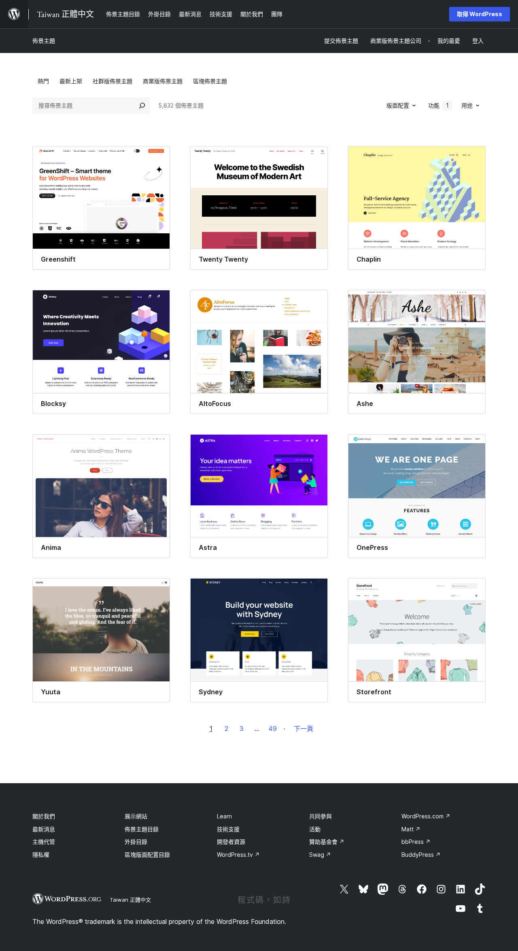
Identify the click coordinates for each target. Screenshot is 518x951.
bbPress (416, 841)
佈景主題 (43, 40)
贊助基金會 (326, 841)
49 (272, 729)
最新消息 (43, 829)
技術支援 (228, 829)
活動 (315, 829)
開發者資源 (231, 841)
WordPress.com (425, 816)
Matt (410, 829)
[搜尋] (142, 105)
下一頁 (303, 729)
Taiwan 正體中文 (130, 899)
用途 (467, 105)
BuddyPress (421, 854)
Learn (224, 816)
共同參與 (320, 816)
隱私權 (40, 854)
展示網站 (136, 816)
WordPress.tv (238, 854)
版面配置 (397, 105)
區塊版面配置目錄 (147, 854)
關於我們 (43, 816)
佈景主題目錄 (142, 829)
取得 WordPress (479, 14)
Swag (320, 854)
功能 (438, 105)
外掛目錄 (136, 841)
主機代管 (43, 841)
